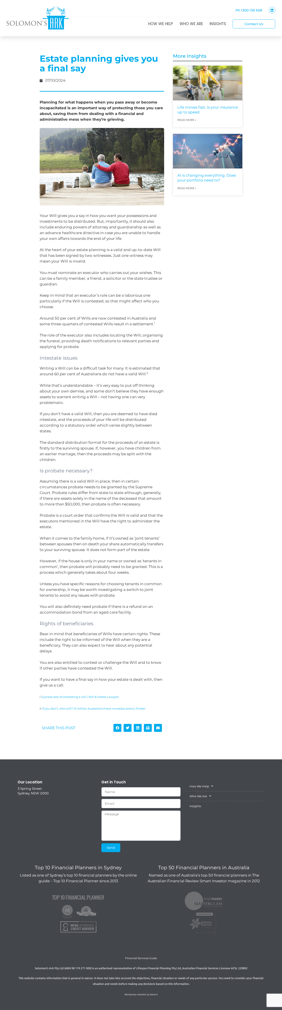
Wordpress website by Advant (141, 994)
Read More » (186, 120)
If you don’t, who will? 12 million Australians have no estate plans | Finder (93, 708)
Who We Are (191, 23)
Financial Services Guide (141, 958)
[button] (117, 728)
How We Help (160, 23)
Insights (218, 23)
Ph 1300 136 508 (249, 10)
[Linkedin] (272, 10)
